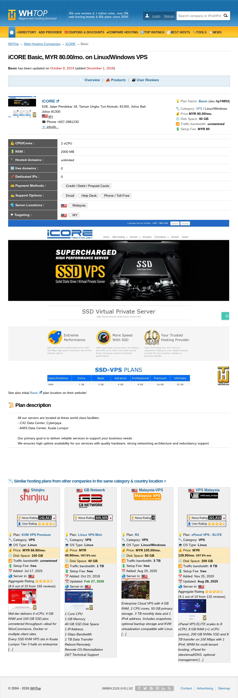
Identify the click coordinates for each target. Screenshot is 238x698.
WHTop (13, 44)
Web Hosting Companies (42, 44)
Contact (186, 688)
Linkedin (163, 688)
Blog (151, 688)
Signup (169, 16)
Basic (34, 393)
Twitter (145, 688)
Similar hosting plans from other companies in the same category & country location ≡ (90, 481)
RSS (169, 688)
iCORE (71, 44)
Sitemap (224, 688)
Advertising (205, 688)
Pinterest (157, 688)
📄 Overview (89, 80)
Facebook (139, 688)
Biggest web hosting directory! (38, 18)
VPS (199, 108)
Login (156, 16)
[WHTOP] (12, 32)
